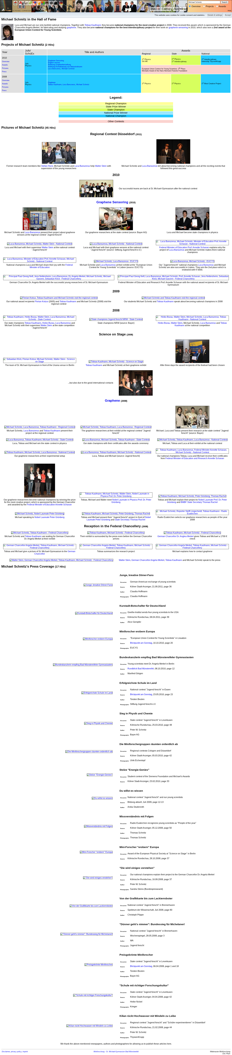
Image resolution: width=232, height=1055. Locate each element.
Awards (5, 65)
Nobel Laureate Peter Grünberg (49, 517)
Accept (228, 15)
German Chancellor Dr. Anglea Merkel (175, 536)
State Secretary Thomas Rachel (130, 519)
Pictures (5, 68)
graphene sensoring (178, 27)
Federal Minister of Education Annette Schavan (49, 504)
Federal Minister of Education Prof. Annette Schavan (184, 247)
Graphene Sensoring (56, 61)
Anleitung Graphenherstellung (59, 65)
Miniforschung (99, 1052)
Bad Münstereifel (132, 1052)
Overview (5, 61)
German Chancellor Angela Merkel (147, 560)
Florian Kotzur (41, 301)
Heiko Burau (48, 323)
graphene (71, 27)
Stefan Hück (47, 166)
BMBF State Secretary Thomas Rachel (199, 502)
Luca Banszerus (54, 69)
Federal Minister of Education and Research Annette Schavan (194, 458)
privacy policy (16, 1052)
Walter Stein (101, 166)
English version (54, 63)
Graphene (51, 82)
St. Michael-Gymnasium (115, 1052)
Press (4, 72)
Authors (179, 9)
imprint (25, 1052)
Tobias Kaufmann (93, 25)
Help (229, 11)
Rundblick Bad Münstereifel (141, 668)
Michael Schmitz (68, 69)
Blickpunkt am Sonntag (141, 643)
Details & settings (215, 15)
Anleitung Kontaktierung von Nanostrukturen (65, 67)
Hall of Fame (160, 9)
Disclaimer (6, 1052)
